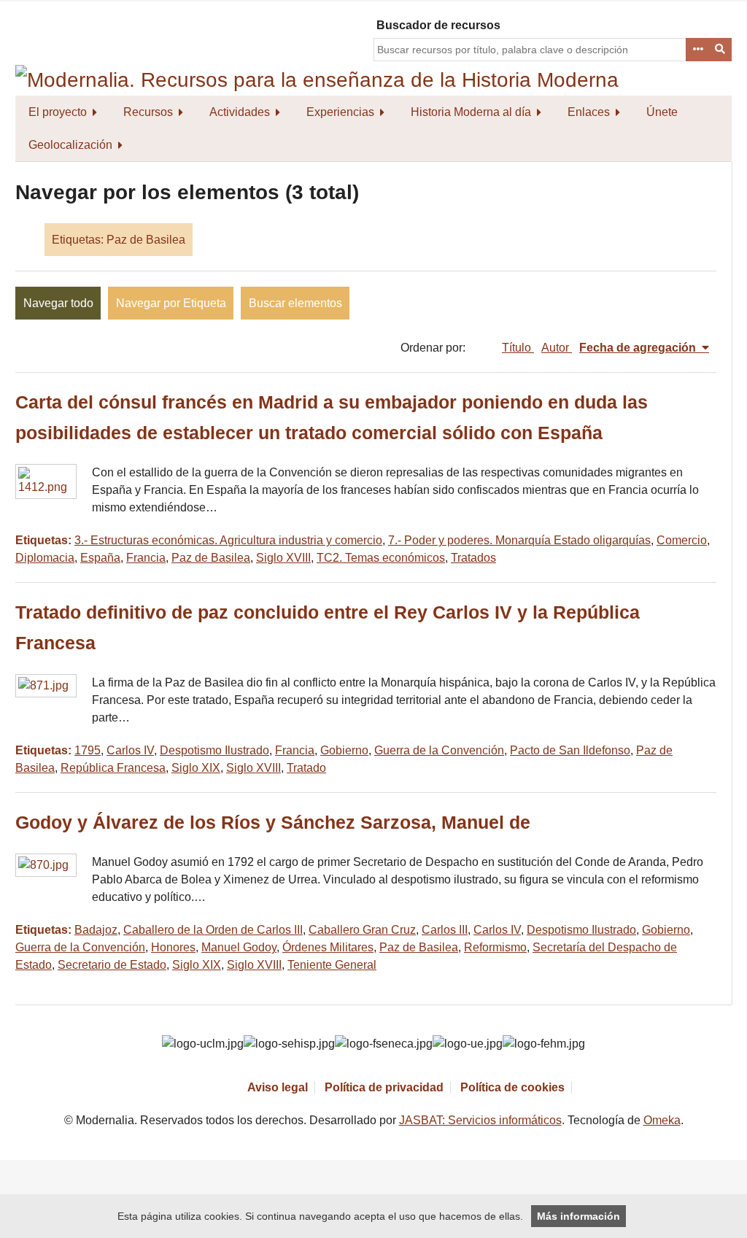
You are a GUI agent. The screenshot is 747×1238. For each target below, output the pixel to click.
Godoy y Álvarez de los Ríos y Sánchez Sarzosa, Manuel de (272, 822)
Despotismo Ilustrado (214, 750)
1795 (87, 750)
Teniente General (331, 965)
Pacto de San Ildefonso (570, 750)
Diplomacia (44, 558)
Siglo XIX (195, 768)
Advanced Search (697, 49)
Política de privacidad (384, 1087)
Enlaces (589, 112)
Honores (173, 947)
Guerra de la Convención (439, 750)
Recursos (148, 112)
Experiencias (340, 112)
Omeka (662, 1120)
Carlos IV (130, 750)
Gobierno (344, 750)
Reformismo (495, 947)
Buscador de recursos (438, 25)
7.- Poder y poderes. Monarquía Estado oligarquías (519, 540)
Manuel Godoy (238, 947)
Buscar (720, 49)
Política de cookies (512, 1087)
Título (518, 347)
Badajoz (95, 930)
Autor (556, 347)
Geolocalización (70, 145)
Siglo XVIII (283, 558)
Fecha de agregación (639, 347)
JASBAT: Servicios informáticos (480, 1120)
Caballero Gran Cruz (362, 930)
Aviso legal (277, 1087)
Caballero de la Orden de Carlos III (213, 930)
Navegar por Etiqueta (171, 303)
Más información (578, 1216)
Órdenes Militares (328, 947)
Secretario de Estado (112, 965)
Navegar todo (58, 303)
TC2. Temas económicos (381, 558)
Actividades (239, 112)
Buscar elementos (295, 303)
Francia (146, 558)
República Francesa (113, 768)
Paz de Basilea (210, 558)
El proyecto (57, 112)
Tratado (306, 768)
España (100, 558)
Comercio (682, 540)
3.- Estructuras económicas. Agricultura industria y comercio (228, 540)
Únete (662, 112)
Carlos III (445, 930)
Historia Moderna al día (471, 112)
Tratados (473, 558)
